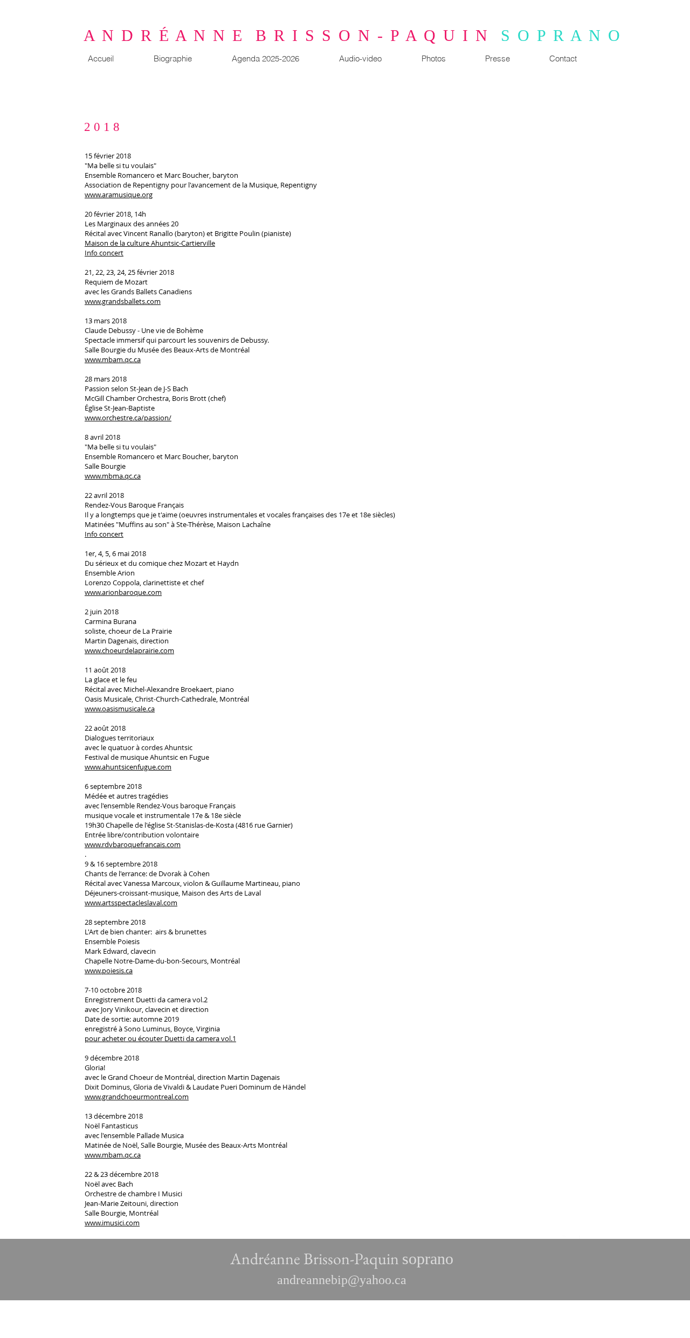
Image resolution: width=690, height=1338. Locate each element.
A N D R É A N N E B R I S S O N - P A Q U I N (292, 35)
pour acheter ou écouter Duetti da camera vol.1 (160, 1038)
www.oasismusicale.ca (120, 708)
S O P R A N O (561, 35)
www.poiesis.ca (109, 970)
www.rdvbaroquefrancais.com (133, 844)
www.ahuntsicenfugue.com (128, 767)
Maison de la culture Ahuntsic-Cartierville (150, 243)
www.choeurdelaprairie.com (129, 650)
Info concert (104, 253)
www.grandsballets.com (123, 301)
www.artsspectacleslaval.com (131, 902)
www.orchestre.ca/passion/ (128, 417)
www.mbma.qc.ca (113, 476)
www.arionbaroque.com (123, 592)
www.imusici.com (112, 1223)
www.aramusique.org (119, 194)
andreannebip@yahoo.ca (341, 1280)
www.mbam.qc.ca (113, 359)
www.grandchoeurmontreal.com (137, 1096)
